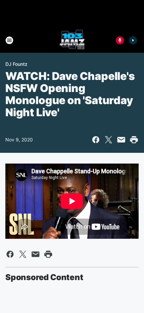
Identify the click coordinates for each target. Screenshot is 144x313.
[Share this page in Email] (121, 139)
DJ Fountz (16, 64)
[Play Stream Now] (133, 40)
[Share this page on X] (108, 139)
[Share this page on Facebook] (95, 139)
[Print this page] (134, 139)
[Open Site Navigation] (9, 40)
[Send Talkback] (120, 40)
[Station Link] (72, 40)
